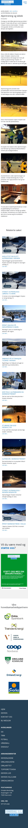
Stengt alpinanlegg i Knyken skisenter (11, 491)
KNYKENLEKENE (7, 758)
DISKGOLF (5, 747)
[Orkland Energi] (14, 674)
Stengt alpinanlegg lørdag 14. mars (10, 293)
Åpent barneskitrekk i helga (14, 524)
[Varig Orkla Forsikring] (14, 638)
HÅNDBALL (5, 743)
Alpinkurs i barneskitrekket (14, 459)
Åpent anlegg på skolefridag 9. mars (10, 326)
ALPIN (15, 11)
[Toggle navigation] (25, 2)
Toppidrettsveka (8, 769)
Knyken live (6, 773)
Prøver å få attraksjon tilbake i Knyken (11, 360)
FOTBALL (4, 739)
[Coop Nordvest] (14, 649)
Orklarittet (6, 765)
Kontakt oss (6, 717)
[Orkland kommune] (14, 661)
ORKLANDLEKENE (7, 762)
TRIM (3, 735)
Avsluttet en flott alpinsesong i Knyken (11, 257)
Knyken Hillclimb (8, 777)
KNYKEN (4, 713)
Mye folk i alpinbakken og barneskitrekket (13, 393)
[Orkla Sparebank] (14, 617)
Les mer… (5, 266)
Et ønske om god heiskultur (9, 426)
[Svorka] (14, 688)
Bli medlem (6, 720)
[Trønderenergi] (14, 627)
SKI (11, 11)
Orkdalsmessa (7, 781)
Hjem (3, 709)
